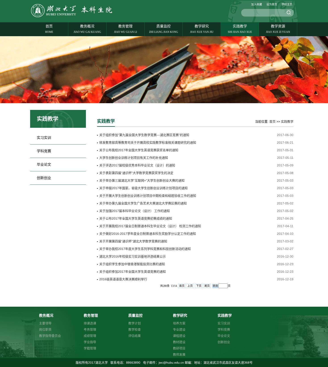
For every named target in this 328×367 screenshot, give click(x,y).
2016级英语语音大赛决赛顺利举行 (123, 279)
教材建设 (179, 342)
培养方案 (179, 323)
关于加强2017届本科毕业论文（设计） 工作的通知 (134, 211)
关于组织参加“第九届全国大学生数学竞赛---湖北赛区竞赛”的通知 (144, 135)
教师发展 (179, 354)
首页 (49, 29)
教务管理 (125, 29)
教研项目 (179, 348)
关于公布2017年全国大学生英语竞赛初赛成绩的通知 (135, 218)
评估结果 (134, 336)
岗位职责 (45, 329)
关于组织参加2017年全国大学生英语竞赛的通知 (132, 271)
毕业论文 (44, 164)
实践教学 (240, 29)
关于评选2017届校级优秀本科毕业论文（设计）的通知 (137, 165)
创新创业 (44, 178)
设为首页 (271, 4)
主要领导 (45, 323)
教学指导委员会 (50, 336)
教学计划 (134, 323)
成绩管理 (90, 336)
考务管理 (90, 329)
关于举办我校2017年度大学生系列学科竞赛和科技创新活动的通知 (145, 249)
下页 (198, 285)
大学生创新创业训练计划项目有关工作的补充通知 (133, 157)
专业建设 (179, 329)
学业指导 (90, 342)
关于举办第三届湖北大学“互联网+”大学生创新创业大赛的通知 (142, 180)
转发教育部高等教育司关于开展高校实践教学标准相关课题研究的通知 (147, 142)
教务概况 (87, 29)
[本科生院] (73, 17)
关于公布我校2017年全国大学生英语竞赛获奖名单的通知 (138, 150)
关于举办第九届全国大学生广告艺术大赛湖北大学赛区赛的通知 (143, 203)
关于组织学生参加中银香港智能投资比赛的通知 (132, 264)
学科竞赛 (44, 151)
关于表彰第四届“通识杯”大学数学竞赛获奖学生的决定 (136, 173)
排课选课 (90, 323)
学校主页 (287, 4)
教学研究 (202, 29)
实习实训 (44, 138)
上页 (190, 285)
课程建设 (179, 336)
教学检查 (134, 329)
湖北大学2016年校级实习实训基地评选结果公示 (132, 256)
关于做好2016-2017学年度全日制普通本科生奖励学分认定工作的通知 (147, 233)
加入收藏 (256, 4)
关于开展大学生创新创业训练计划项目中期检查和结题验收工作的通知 (147, 195)
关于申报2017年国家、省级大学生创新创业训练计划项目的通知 (143, 188)
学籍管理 (90, 348)
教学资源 (278, 29)
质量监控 (163, 29)
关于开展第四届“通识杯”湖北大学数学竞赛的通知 (133, 241)
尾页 (207, 285)
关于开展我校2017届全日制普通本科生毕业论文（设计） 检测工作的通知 (150, 226)
